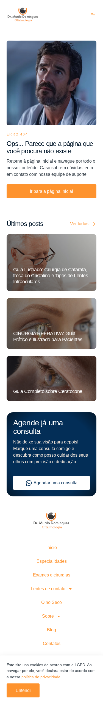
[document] (51, 352)
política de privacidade (40, 677)
